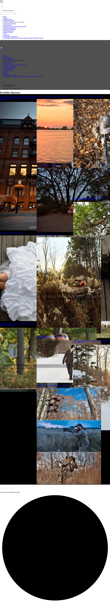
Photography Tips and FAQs (10, 36)
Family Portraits (7, 25)
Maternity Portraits (8, 32)
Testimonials (6, 35)
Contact (5, 17)
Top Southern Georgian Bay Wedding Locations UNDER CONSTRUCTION (23, 38)
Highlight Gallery (7, 19)
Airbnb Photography (8, 30)
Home (4, 16)
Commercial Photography (9, 28)
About (4, 33)
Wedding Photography (9, 20)
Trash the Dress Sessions (9, 23)
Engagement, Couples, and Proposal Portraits (14, 26)
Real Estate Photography (9, 29)
